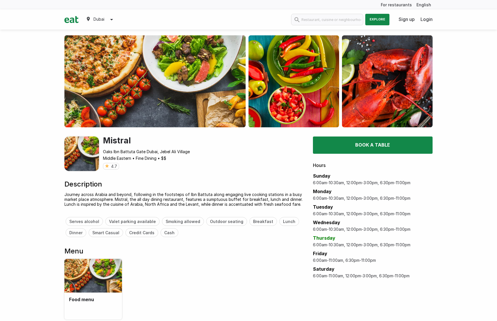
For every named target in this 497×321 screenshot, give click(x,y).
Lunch (289, 221)
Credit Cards (141, 232)
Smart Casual (105, 232)
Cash (169, 232)
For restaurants (396, 4)
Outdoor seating (226, 221)
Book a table (372, 145)
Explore (377, 19)
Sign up (407, 19)
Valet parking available (132, 221)
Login (426, 19)
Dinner (76, 232)
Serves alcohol (84, 221)
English (423, 4)
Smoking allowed (183, 221)
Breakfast (263, 221)
